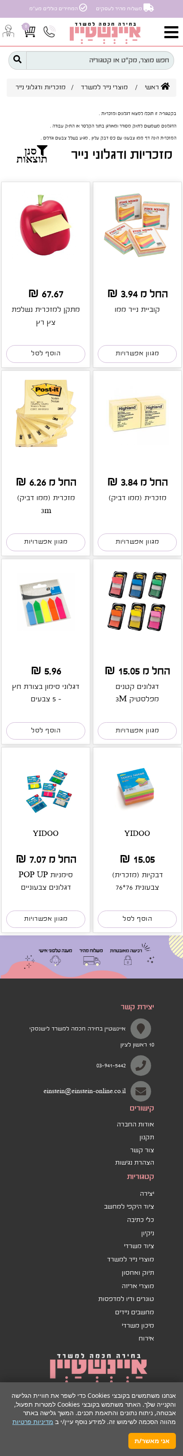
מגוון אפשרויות (137, 354)
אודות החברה (135, 1125)
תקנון (146, 1138)
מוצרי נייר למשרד (104, 87)
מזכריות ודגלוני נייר (41, 87)
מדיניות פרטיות (32, 1421)
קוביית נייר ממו (137, 309)
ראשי (153, 87)
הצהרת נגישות (134, 1163)
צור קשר (142, 1150)
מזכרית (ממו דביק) (137, 497)
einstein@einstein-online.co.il (85, 1091)
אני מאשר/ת (152, 1440)
